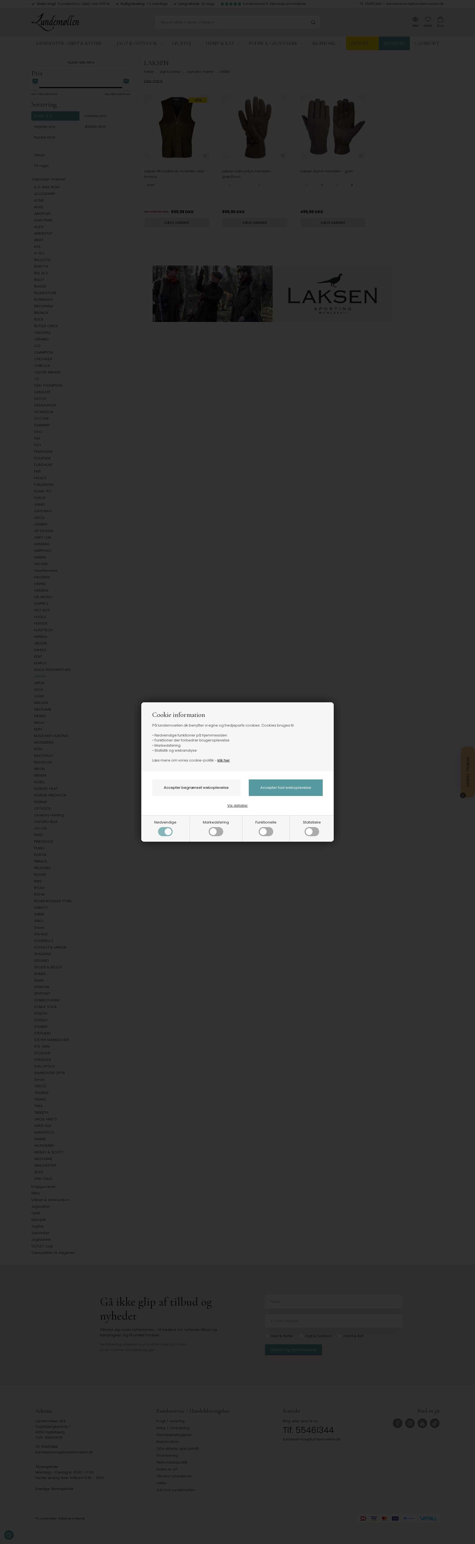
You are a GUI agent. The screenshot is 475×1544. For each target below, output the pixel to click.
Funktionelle (266, 822)
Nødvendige (165, 822)
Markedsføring (216, 822)
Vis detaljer (237, 805)
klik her (223, 760)
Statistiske (312, 822)
